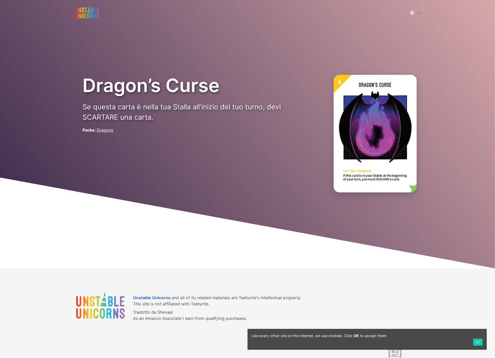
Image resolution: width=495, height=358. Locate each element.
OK (478, 342)
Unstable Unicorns (151, 297)
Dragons (105, 130)
